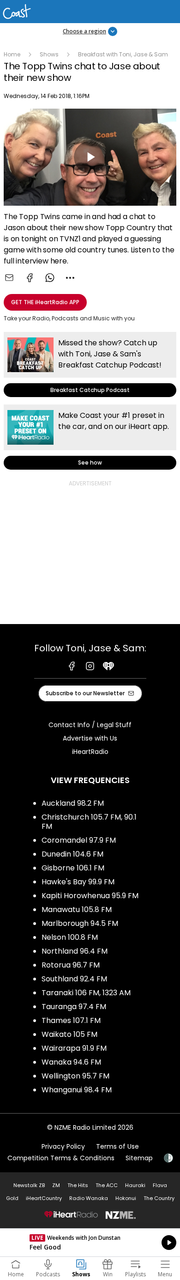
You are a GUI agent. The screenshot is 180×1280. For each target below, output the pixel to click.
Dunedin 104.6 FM (72, 854)
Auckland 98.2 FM (73, 803)
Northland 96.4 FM (75, 951)
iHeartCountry (44, 1198)
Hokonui (125, 1198)
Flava (160, 1185)
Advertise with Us (90, 738)
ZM (56, 1185)
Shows (49, 54)
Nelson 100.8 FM (70, 937)
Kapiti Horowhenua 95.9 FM (90, 895)
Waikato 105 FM (69, 1034)
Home (12, 54)
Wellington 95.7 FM (75, 1076)
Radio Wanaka (88, 1198)
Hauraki (135, 1185)
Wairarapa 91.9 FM (74, 1048)
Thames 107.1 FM (71, 1020)
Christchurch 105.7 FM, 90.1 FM (89, 822)
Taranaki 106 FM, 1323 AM (86, 992)
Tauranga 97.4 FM (74, 1006)
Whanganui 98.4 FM (77, 1089)
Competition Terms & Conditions (60, 1158)
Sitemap (139, 1158)
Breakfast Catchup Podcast (90, 364)
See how (90, 437)
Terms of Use (117, 1146)
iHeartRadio (90, 751)
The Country (159, 1198)
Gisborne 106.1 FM (73, 868)
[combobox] (70, 277)
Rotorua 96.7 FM (71, 965)
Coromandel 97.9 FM (79, 840)
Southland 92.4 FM (74, 979)
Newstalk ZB (29, 1185)
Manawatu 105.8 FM (77, 909)
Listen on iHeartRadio (90, 1242)
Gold (12, 1198)
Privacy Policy (63, 1146)
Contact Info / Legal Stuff (90, 724)
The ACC (107, 1185)
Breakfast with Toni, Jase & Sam (123, 54)
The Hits (77, 1185)
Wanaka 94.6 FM (71, 1062)
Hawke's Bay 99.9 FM (78, 881)
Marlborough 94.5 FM (80, 923)
